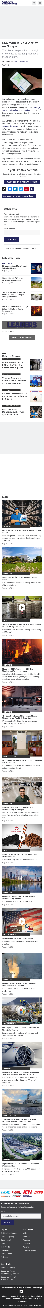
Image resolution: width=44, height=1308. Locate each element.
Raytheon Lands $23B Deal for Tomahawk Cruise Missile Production (19, 984)
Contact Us (15, 1296)
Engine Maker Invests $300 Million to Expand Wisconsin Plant (20, 1165)
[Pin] (26, 189)
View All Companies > (22, 338)
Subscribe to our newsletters (22, 182)
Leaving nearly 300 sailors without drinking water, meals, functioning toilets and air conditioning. (21, 1125)
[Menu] (40, 3)
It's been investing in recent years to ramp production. (18, 990)
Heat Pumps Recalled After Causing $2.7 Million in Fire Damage (22, 761)
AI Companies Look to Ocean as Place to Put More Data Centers (20, 1029)
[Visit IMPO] (38, 1192)
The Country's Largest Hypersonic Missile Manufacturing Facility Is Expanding (19, 717)
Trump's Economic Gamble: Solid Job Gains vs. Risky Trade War (14, 381)
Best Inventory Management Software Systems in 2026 (13, 412)
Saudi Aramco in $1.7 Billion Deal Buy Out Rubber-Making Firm (12, 365)
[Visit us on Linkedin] (21, 1291)
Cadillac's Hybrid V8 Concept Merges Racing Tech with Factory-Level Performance (20, 1073)
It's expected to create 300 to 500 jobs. (17, 902)
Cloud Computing (10, 934)
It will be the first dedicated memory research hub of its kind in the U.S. (21, 584)
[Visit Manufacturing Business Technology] (27, 1196)
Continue (11, 239)
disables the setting (10, 126)
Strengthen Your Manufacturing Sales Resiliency (15, 267)
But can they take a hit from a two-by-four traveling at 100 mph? (21, 631)
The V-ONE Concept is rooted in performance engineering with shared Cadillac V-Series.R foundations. (19, 1079)
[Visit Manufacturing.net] (16, 1196)
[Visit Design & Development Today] (5, 1192)
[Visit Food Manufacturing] (16, 1192)
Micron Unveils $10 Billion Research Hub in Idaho (12, 279)
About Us (5, 1296)
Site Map (23, 1301)
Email (3, 1212)
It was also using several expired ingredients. (19, 860)
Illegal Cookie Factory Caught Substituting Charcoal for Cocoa (19, 855)
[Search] (34, 3)
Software (7, 1068)
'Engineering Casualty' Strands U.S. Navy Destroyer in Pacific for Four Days (19, 1120)
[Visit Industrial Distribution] (5, 1196)
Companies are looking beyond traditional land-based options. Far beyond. (20, 1034)
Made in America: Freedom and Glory (17, 938)
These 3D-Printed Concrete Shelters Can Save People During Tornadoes (13, 294)
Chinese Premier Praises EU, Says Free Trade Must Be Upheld (15, 396)
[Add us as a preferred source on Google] (32, 189)
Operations (7, 573)
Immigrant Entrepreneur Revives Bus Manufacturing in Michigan (17, 808)
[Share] (10, 189)
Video (5, 620)
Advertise (25, 1296)
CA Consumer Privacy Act (31, 1299)
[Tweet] (21, 189)
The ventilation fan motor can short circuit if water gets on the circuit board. (21, 767)
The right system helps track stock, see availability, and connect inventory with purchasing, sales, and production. (22, 538)
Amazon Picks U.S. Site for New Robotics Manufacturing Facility (19, 897)
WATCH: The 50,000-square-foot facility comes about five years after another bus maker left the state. (20, 815)
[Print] (4, 189)
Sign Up (7, 1223)
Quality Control (9, 756)
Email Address (10, 228)
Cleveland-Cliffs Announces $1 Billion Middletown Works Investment (15, 309)
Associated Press (21, 61)
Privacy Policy (36, 1296)
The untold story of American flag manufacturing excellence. (20, 942)
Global (6, 359)
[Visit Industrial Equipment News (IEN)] (27, 1192)
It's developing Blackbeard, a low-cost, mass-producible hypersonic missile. (19, 722)
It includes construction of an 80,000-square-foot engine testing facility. (21, 1170)
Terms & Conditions (12, 1299)
